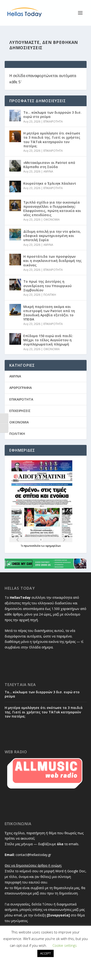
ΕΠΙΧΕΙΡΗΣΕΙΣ (20, 410)
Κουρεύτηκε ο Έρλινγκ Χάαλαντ (49, 183)
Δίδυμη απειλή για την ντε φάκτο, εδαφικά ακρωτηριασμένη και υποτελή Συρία (52, 235)
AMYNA (48, 171)
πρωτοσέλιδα (32, 545)
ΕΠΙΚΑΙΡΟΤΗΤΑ (53, 121)
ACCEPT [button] (45, 953)
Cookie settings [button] (64, 945)
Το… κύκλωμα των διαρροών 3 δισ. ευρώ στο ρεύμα (52, 114)
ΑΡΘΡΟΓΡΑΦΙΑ (20, 387)
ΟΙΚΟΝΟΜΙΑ (51, 220)
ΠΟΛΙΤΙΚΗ (49, 295)
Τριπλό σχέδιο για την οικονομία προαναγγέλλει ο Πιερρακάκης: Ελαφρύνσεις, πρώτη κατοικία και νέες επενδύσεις (52, 208)
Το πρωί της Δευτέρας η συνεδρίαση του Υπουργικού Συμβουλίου (47, 285)
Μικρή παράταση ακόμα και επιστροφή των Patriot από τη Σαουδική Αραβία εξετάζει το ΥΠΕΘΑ (49, 313)
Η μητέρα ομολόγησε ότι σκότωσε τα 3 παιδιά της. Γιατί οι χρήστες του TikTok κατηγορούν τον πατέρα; (51, 139)
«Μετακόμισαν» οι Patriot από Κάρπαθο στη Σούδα (49, 164)
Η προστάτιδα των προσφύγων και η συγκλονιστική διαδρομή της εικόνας (52, 260)
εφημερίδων (53, 545)
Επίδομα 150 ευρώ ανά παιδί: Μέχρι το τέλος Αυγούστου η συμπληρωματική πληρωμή (48, 340)
